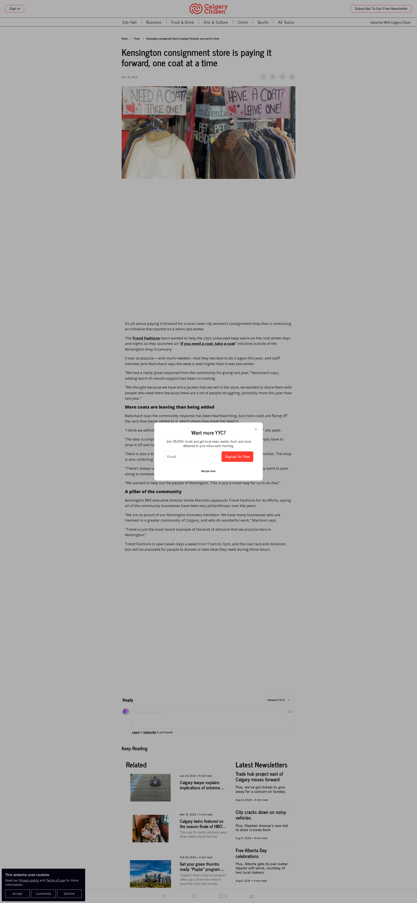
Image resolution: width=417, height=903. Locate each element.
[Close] (256, 429)
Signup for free (237, 456)
